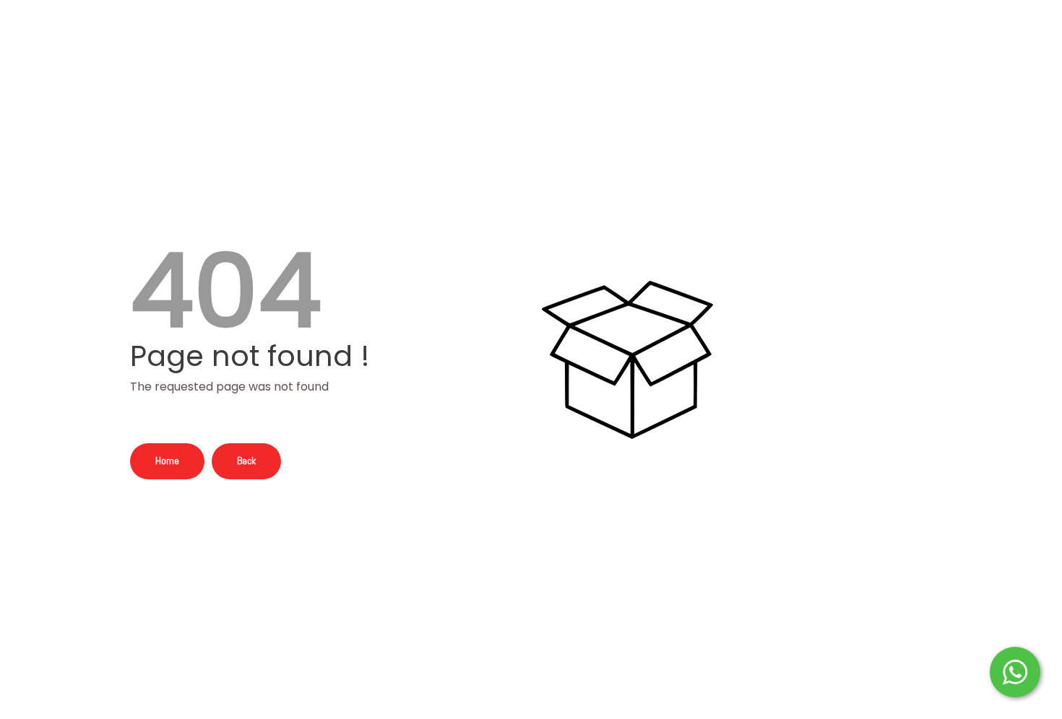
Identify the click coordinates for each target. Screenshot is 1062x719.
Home (167, 460)
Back (246, 460)
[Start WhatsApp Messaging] (1015, 671)
